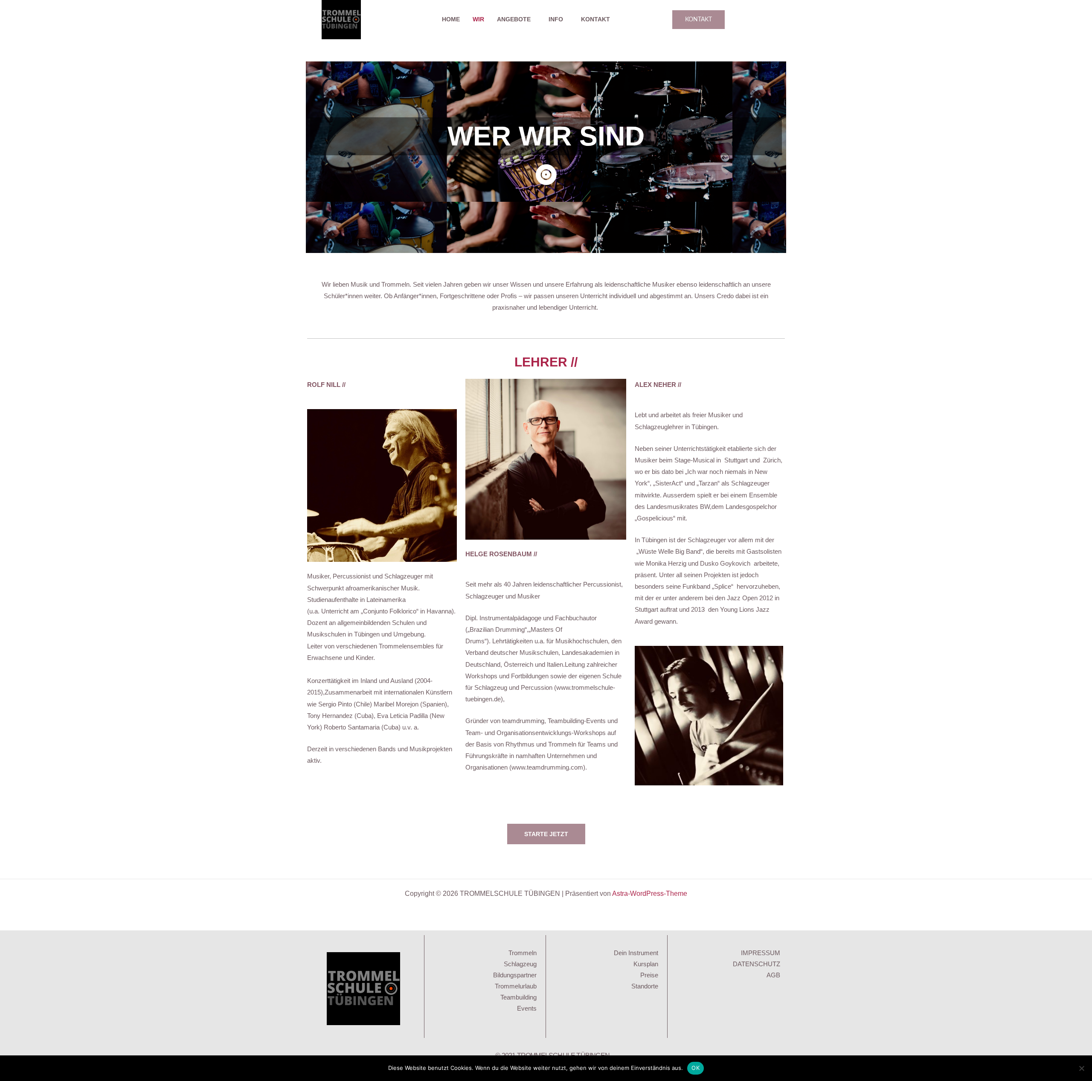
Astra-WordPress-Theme (649, 893)
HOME (451, 19)
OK (695, 1067)
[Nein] (1081, 1068)
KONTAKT (595, 19)
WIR (478, 19)
